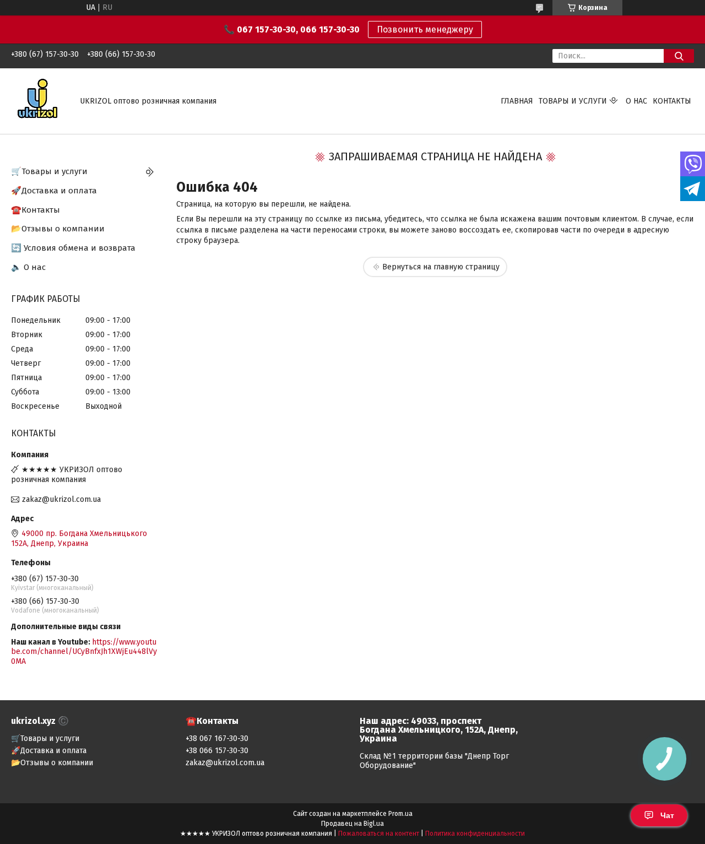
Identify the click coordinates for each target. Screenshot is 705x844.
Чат (667, 815)
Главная (517, 101)
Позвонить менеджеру (425, 29)
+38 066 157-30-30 (217, 750)
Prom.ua (400, 814)
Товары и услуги (573, 101)
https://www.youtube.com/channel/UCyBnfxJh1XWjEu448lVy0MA (84, 651)
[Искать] (679, 56)
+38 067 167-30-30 (217, 738)
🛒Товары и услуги (49, 171)
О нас (636, 101)
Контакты (672, 101)
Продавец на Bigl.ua (352, 823)
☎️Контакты (35, 210)
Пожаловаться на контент (378, 833)
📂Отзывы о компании (58, 229)
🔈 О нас (28, 267)
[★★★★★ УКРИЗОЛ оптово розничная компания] (39, 100)
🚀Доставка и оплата (54, 191)
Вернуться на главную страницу (441, 267)
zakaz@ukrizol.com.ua (61, 499)
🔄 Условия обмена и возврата (73, 248)
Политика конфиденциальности (475, 833)
